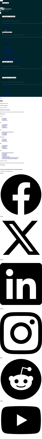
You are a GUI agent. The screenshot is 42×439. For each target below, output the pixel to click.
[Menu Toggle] (1, 0)
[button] (22, 4)
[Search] (2, 33)
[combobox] (7, 32)
